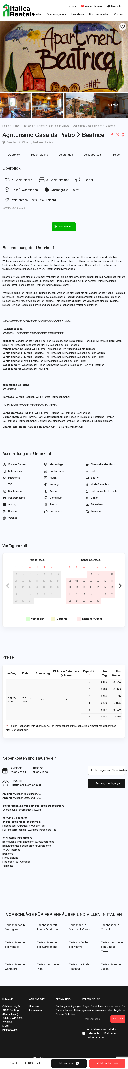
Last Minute (77, 14)
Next (120, 586)
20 (51, 587)
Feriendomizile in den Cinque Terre (112, 947)
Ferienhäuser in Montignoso (15, 927)
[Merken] (122, 27)
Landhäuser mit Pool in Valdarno (47, 927)
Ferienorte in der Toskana (80, 967)
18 (37, 587)
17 (30, 587)
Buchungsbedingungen (107, 783)
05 (44, 574)
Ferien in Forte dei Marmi (78, 945)
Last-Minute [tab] (64, 227)
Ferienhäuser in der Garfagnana (47, 945)
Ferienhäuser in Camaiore (15, 967)
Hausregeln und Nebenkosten (109, 770)
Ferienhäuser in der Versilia (15, 945)
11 (37, 581)
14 (58, 581)
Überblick (14, 155)
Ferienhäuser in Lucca (111, 967)
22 (16, 594)
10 (30, 581)
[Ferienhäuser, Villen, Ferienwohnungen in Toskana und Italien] (19, 10)
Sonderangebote (56, 14)
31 (30, 601)
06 (51, 574)
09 (23, 581)
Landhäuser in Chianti (110, 927)
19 (44, 587)
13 (51, 581)
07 (58, 574)
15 (16, 587)
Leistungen (66, 155)
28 (58, 594)
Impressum (35, 1010)
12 (44, 581)
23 (23, 594)
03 (30, 574)
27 (51, 594)
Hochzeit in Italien (99, 14)
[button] (70, 6)
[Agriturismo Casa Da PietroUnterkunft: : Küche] (15, 105)
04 (37, 574)
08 (16, 581)
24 (30, 594)
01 (16, 574)
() (93, 6)
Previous (8, 586)
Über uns (34, 1006)
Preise (116, 155)
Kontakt (118, 14)
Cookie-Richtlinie (65, 1014)
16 (23, 587)
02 (23, 574)
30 (23, 601)
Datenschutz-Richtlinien (102, 1033)
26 (44, 594)
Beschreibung (39, 155)
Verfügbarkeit (92, 155)
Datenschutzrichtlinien (68, 1010)
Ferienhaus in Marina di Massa (79, 927)
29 (16, 601)
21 (58, 587)
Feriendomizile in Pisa (48, 967)
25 (37, 594)
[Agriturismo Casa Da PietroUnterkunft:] (64, 56)
